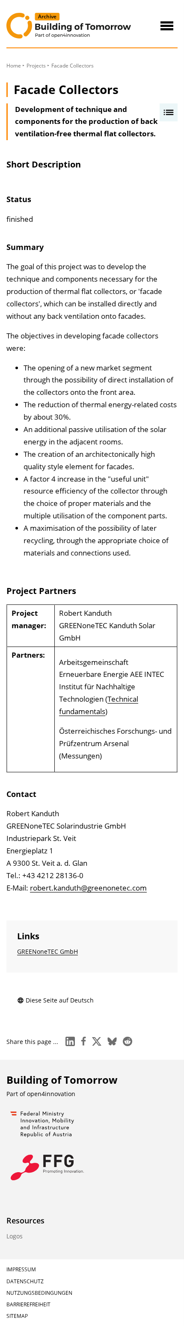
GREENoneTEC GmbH (47, 951)
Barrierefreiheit (28, 1304)
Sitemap (17, 1316)
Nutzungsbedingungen (39, 1293)
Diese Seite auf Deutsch (60, 1000)
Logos (14, 1236)
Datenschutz (25, 1281)
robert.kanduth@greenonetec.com (88, 888)
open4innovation (51, 1094)
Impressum (21, 1269)
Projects (36, 65)
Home (13, 65)
